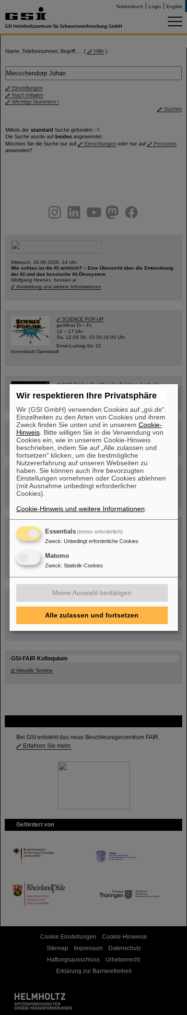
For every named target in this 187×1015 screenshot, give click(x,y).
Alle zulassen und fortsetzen (92, 615)
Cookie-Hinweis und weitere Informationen (80, 509)
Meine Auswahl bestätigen (91, 592)
